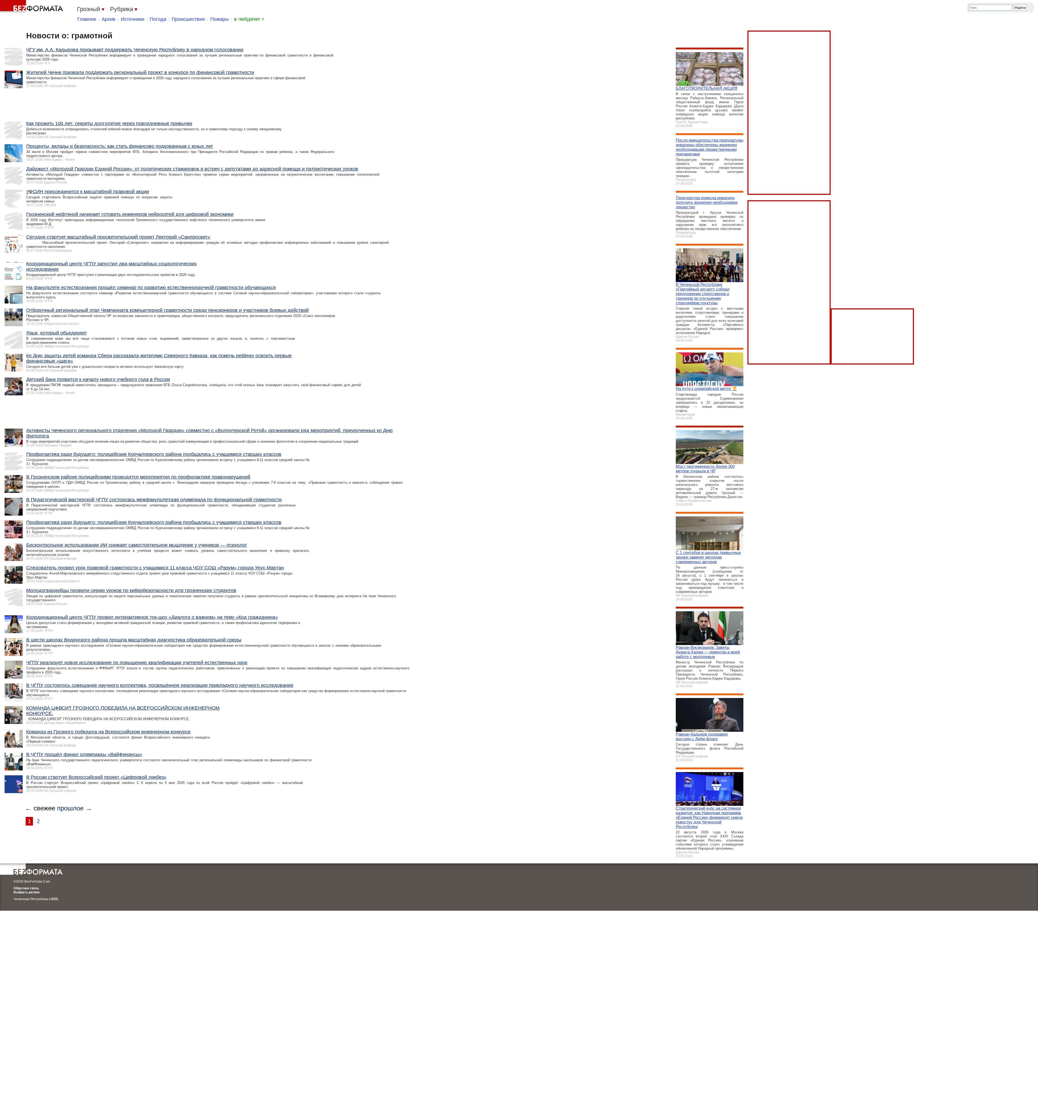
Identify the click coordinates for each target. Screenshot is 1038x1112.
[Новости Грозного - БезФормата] (32, 7)
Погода (158, 19)
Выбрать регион (26, 892)
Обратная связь (26, 888)
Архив (108, 19)
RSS (54, 899)
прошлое (70, 808)
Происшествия (188, 19)
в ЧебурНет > (249, 19)
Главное (86, 19)
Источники (132, 19)
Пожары (219, 19)
